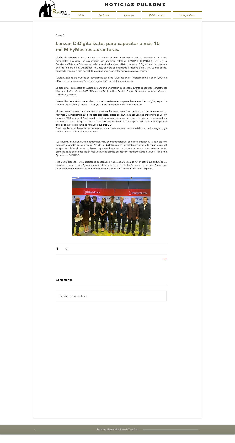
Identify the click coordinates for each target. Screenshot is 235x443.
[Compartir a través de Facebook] (57, 248)
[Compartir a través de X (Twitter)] (66, 248)
